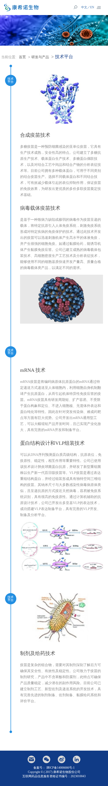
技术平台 (64, 56)
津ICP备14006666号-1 (60, 767)
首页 (22, 57)
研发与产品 (40, 57)
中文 (84, 7)
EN (92, 7)
